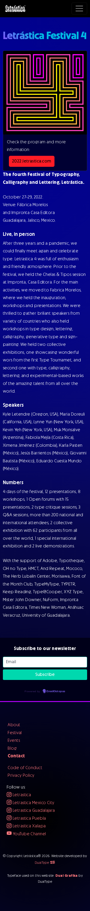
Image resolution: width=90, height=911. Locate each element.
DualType (45, 862)
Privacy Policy (21, 776)
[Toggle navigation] (79, 8)
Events (14, 741)
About (14, 725)
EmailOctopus (56, 691)
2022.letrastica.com (31, 161)
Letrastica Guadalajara (33, 810)
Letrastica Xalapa (29, 826)
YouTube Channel (29, 834)
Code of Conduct (25, 768)
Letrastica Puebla (29, 818)
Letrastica (21, 795)
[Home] (15, 8)
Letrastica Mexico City (33, 803)
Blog (12, 748)
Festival (15, 733)
